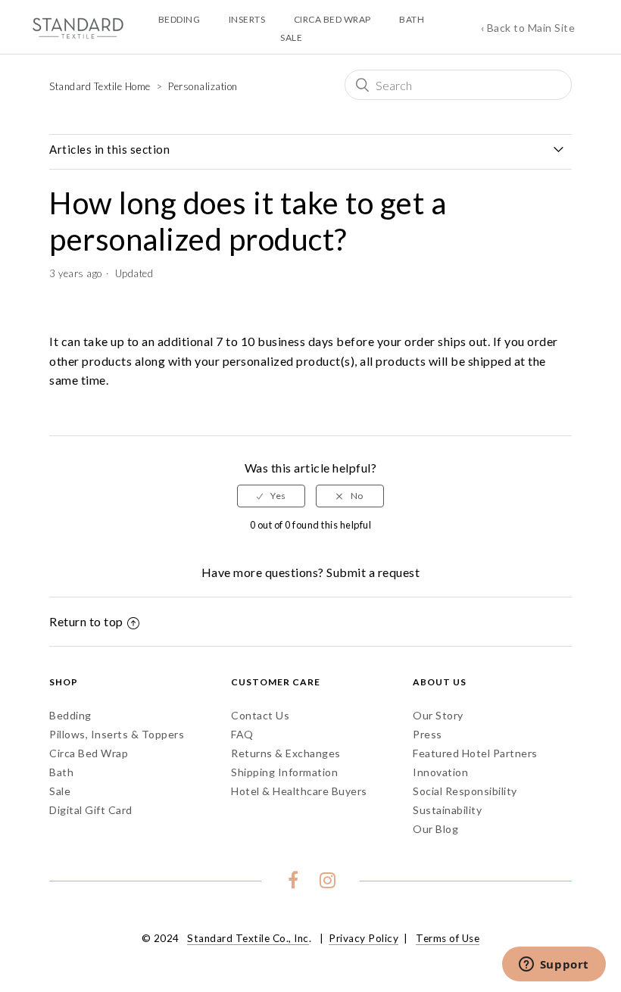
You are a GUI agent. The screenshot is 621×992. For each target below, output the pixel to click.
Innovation (440, 772)
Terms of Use (447, 938)
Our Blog (435, 828)
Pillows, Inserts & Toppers (116, 734)
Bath (61, 772)
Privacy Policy (363, 938)
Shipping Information (284, 772)
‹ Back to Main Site (528, 27)
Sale (59, 791)
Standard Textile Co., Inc (248, 938)
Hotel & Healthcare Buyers (299, 791)
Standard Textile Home (100, 86)
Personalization (203, 86)
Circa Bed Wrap (88, 753)
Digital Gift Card (91, 809)
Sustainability (447, 809)
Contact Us (260, 715)
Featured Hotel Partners (475, 753)
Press (427, 734)
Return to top (86, 621)
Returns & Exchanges (286, 753)
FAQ (242, 734)
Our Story (438, 715)
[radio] (271, 496)
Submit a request (373, 572)
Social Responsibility (465, 791)
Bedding (70, 715)
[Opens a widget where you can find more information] (553, 965)
